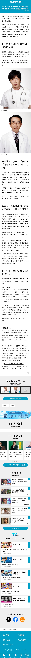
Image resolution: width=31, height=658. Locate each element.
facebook (15, 619)
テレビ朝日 (6, 635)
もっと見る (15, 528)
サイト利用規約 (22, 640)
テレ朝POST (16, 2)
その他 (9, 629)
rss (22, 619)
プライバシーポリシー (9, 645)
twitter (8, 619)
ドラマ (12, 406)
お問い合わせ (6, 640)
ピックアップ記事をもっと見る (15, 465)
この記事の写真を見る (16, 399)
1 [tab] (12, 461)
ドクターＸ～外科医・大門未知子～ (13, 364)
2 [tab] (14, 461)
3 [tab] (16, 461)
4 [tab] (18, 461)
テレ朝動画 (21, 635)
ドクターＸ (5, 406)
